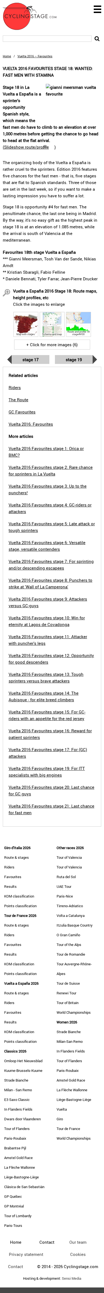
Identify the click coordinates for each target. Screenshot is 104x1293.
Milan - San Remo (18, 1089)
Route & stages (16, 857)
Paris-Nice (65, 896)
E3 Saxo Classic (17, 1099)
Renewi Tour (66, 993)
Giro (60, 1118)
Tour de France (68, 1128)
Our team (78, 1242)
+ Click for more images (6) (52, 344)
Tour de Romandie (71, 954)
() (29, 147)
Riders (9, 867)
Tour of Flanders (17, 1128)
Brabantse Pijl (15, 1147)
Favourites (12, 876)
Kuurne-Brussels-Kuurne (23, 1070)
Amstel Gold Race (18, 1157)
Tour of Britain (67, 1002)
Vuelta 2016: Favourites (31, 424)
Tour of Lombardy (18, 1215)
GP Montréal (14, 1206)
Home (7, 56)
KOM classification (19, 896)
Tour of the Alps (69, 944)
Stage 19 (74, 359)
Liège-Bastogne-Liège (21, 1177)
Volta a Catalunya (71, 915)
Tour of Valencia (69, 857)
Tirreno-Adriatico (70, 905)
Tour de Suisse (68, 983)
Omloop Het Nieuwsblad (23, 1060)
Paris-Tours (13, 1225)
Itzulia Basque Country (75, 925)
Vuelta (62, 1109)
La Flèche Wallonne (19, 1167)
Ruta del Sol (66, 876)
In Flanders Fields (18, 1109)
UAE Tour (64, 886)
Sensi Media (71, 1278)
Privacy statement (26, 1254)
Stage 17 (30, 359)
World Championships (74, 1012)
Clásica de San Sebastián (24, 1186)
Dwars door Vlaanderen (22, 1118)
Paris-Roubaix (15, 1138)
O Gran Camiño (68, 934)
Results (10, 886)
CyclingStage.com (33, 16)
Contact (15, 1266)
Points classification (20, 905)
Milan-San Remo (70, 1041)
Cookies (78, 1254)
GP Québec (13, 1196)
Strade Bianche (16, 1080)
